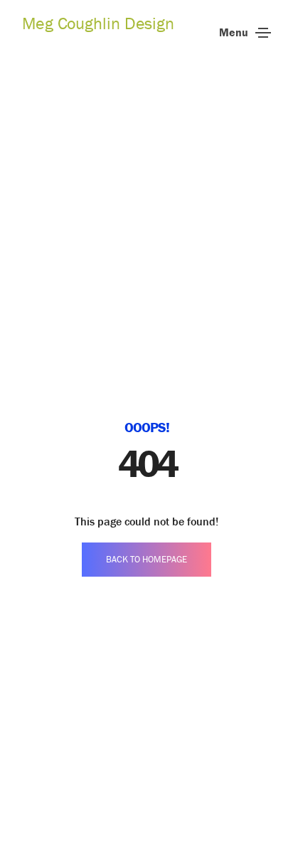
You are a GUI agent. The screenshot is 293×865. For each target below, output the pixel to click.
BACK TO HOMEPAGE (146, 559)
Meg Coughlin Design (98, 23)
